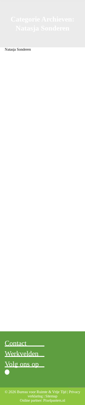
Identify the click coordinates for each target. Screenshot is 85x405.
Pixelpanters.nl (54, 400)
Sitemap (51, 396)
